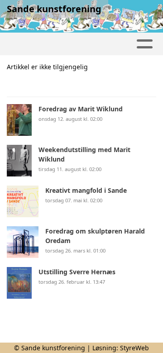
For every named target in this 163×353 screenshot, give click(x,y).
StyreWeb (134, 347)
